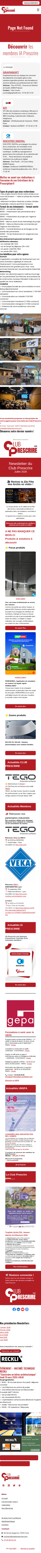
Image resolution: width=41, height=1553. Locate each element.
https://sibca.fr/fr (20, 845)
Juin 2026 (4, 1340)
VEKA (15, 884)
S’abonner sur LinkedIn (10, 1351)
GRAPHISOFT (11, 72)
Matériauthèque (8, 1521)
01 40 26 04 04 (10, 1540)
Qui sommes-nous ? (10, 1502)
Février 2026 (5, 1330)
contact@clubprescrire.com (16, 1536)
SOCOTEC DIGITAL (14, 141)
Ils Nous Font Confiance (11, 1518)
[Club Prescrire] (19, 10)
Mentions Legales (27, 1548)
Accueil (5, 1498)
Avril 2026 (4, 1335)
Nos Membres (7, 1508)
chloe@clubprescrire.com (11, 428)
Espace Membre (31, 3)
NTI (5, 108)
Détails (13, 1045)
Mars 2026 (4, 1332)
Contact (5, 1525)
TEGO (21, 784)
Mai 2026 (3, 1337)
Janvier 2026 (5, 1327)
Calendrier (6, 1505)
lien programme (12, 1160)
